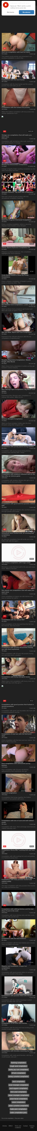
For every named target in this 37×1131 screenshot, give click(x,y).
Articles (4, 1126)
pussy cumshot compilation (18, 1076)
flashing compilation (18, 1063)
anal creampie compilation (18, 1085)
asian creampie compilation (19, 1095)
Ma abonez (26, 12)
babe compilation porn (18, 1112)
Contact (25, 1126)
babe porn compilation (18, 1109)
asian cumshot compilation (18, 1105)
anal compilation (19, 1081)
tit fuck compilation (18, 1073)
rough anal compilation (18, 1066)
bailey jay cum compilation (18, 1069)
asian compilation (18, 1102)
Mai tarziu (10, 12)
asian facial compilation (18, 1099)
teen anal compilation (18, 1092)
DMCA (11, 1126)
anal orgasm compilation (18, 1088)
